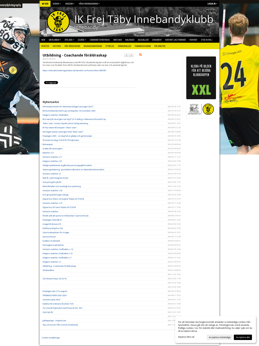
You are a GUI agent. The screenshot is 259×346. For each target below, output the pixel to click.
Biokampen (48, 144)
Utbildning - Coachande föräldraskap (75, 55)
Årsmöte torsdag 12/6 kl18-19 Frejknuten (61, 140)
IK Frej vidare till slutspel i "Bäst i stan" (60, 127)
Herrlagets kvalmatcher (53, 245)
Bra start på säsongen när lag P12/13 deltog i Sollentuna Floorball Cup (74, 119)
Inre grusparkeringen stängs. (56, 194)
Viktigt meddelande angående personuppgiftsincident (67, 165)
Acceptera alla (243, 337)
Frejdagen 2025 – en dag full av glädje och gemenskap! (67, 136)
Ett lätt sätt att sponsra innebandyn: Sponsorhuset (65, 215)
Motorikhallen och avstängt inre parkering (62, 186)
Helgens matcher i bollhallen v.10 (57, 253)
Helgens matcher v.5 (52, 261)
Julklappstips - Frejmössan (54, 320)
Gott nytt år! (48, 312)
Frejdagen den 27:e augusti (55, 291)
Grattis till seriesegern (53, 148)
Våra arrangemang (88, 4)
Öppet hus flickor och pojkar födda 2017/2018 (63, 199)
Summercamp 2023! (51, 299)
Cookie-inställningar (51, 337)
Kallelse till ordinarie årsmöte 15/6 (58, 303)
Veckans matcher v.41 (52, 203)
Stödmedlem (48, 270)
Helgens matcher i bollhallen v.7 (57, 257)
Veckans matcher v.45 (52, 190)
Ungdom (69, 4)
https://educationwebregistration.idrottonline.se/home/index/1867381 (74, 70)
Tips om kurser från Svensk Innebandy (60, 324)
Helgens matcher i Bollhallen (55, 115)
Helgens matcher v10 (52, 161)
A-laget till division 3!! (52, 224)
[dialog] (215, 329)
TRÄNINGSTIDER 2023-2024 (54, 295)
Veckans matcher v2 (52, 173)
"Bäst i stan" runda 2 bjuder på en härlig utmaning (65, 123)
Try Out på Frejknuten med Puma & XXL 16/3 (62, 308)
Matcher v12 (48, 152)
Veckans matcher (50, 211)
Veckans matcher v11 (52, 157)
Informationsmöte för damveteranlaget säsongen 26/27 (68, 106)
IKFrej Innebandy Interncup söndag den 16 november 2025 (69, 110)
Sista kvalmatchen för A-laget (56, 232)
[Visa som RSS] (140, 55)
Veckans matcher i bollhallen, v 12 (58, 249)
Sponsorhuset (49, 236)
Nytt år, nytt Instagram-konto (55, 178)
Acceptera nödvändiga (220, 337)
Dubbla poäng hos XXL (53, 228)
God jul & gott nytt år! (52, 182)
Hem (46, 4)
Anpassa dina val (186, 337)
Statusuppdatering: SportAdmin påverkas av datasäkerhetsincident (73, 169)
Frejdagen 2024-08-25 (52, 219)
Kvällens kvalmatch (51, 240)
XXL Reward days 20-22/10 (54, 278)
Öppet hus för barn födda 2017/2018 (59, 207)
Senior (56, 4)
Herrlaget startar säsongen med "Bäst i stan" (63, 131)
